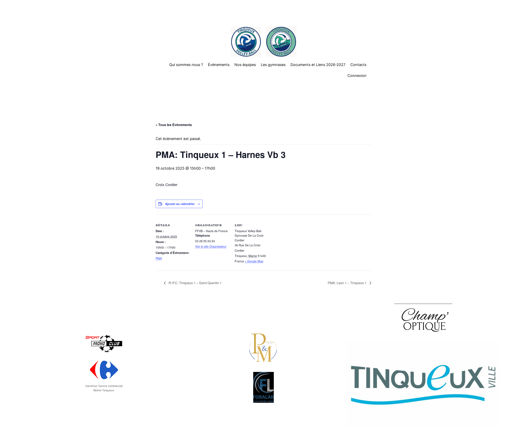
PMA (159, 258)
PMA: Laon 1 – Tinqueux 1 (347, 282)
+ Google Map (254, 261)
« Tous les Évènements (174, 124)
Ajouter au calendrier (180, 204)
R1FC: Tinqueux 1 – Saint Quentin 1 (195, 282)
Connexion (356, 75)
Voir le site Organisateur (210, 246)
